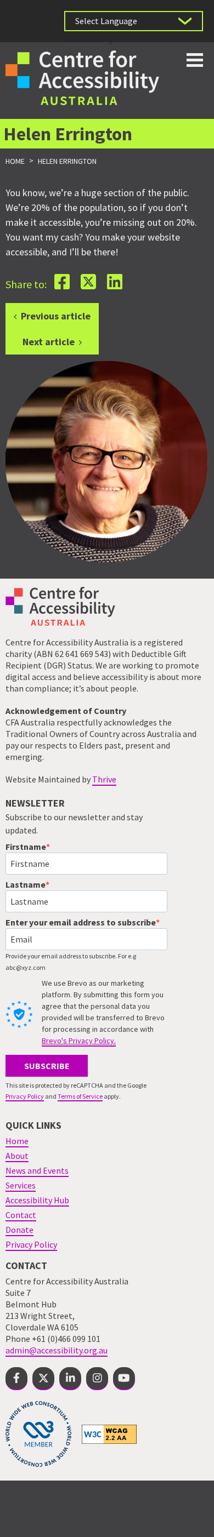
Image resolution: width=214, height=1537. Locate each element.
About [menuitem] (17, 1155)
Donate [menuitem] (19, 1229)
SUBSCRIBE (47, 1065)
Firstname (25, 846)
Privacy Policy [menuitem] (31, 1244)
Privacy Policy (24, 1096)
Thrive (104, 779)
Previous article (56, 316)
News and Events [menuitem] (37, 1170)
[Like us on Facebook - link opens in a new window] (16, 1378)
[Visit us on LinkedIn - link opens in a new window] (70, 1378)
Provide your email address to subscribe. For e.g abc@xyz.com (70, 962)
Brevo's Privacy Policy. (79, 1040)
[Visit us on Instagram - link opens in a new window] (97, 1378)
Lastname (25, 884)
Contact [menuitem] (20, 1214)
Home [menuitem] (17, 1140)
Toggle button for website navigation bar (195, 60)
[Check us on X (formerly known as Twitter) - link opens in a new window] (43, 1378)
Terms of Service (80, 1096)
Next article (48, 341)
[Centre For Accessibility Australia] (82, 76)
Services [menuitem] (20, 1185)
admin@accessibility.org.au (56, 1350)
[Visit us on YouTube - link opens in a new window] (124, 1378)
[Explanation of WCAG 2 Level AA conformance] (109, 1433)
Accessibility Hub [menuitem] (37, 1200)
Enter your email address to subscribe (80, 922)
